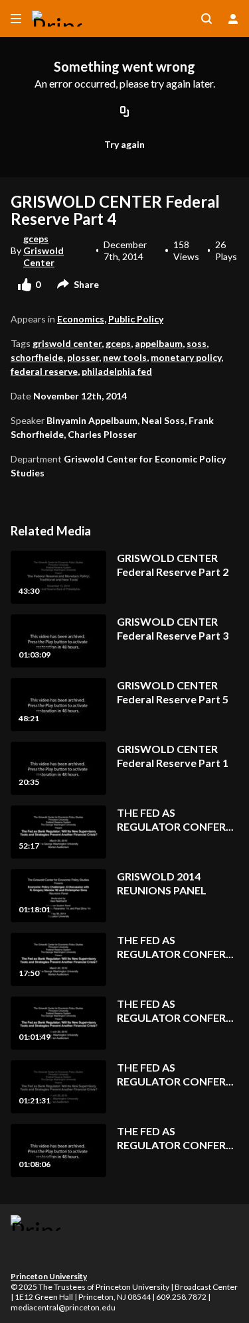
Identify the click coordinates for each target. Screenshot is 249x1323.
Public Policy (135, 318)
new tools (125, 357)
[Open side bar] (16, 18)
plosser (83, 357)
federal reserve (44, 371)
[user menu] (233, 18)
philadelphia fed (117, 371)
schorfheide (37, 357)
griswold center (67, 343)
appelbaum (159, 343)
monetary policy (186, 357)
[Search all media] (206, 18)
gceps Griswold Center (43, 250)
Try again (124, 144)
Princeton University (49, 1276)
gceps (118, 343)
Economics (80, 318)
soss (197, 343)
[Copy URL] (124, 112)
